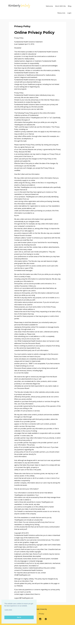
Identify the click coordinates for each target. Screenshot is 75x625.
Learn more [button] (8, 610)
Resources (61, 13)
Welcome (49, 6)
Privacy (41, 614)
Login (69, 13)
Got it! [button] (19, 617)
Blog (69, 6)
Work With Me (60, 6)
